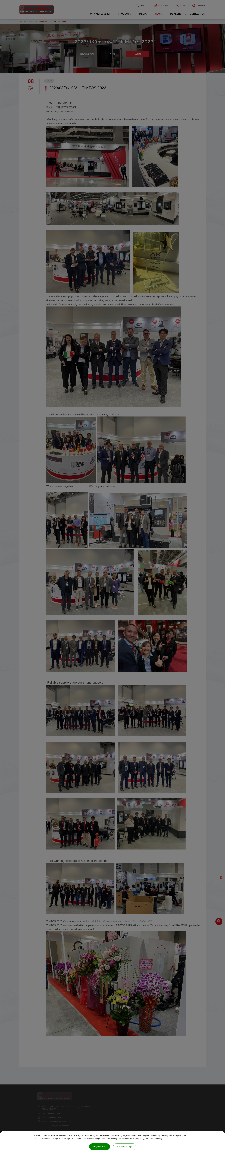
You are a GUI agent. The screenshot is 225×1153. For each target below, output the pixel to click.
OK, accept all (99, 1147)
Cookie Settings (124, 1147)
